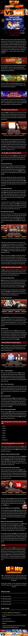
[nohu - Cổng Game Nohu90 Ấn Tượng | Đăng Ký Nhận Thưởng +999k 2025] (14, 2)
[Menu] (2, 2)
